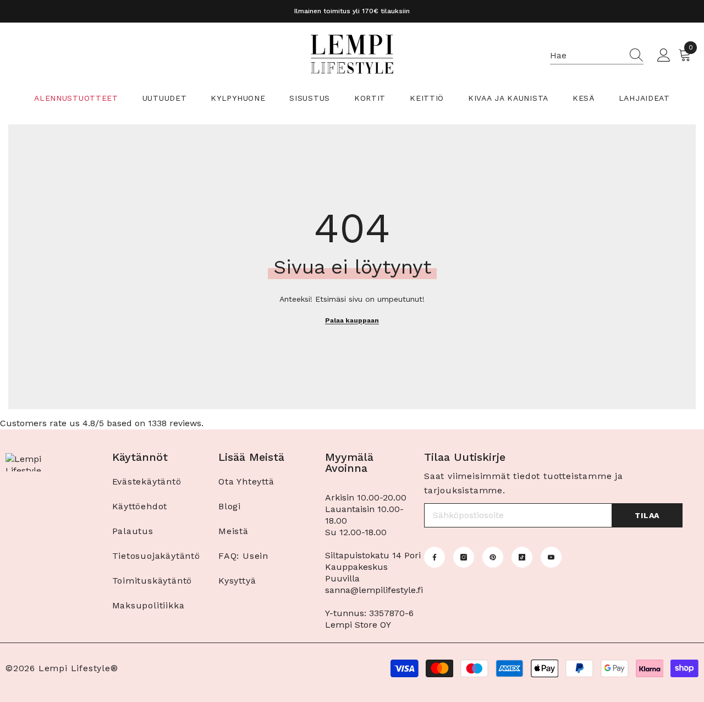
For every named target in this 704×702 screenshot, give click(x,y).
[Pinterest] (492, 557)
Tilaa (647, 515)
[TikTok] (522, 557)
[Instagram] (463, 557)
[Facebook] (434, 557)
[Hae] (597, 55)
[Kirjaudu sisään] (663, 55)
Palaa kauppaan (352, 320)
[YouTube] (551, 557)
